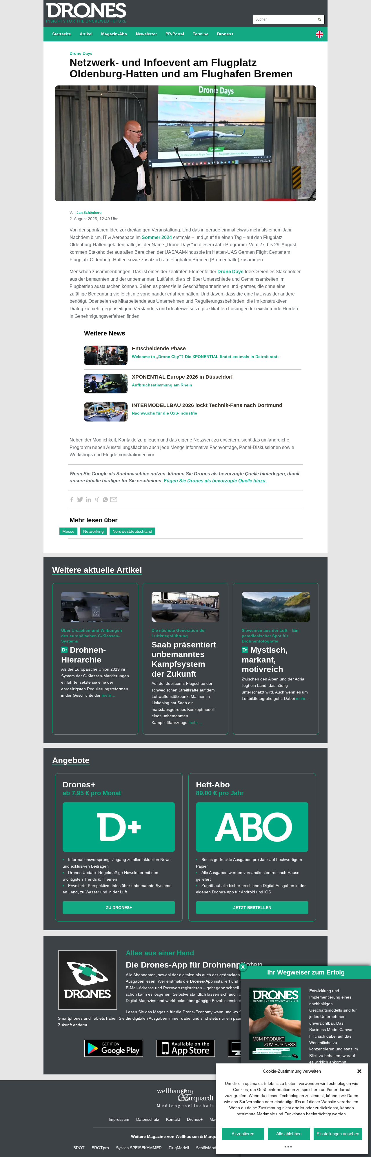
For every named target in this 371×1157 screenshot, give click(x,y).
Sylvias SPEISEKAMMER (139, 1147)
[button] (359, 1071)
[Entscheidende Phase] (108, 355)
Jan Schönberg (89, 213)
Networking (93, 531)
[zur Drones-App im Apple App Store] (186, 1048)
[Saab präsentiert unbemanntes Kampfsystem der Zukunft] (186, 609)
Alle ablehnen (288, 1133)
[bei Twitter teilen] (80, 499)
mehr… (108, 695)
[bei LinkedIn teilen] (88, 499)
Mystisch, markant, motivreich (265, 659)
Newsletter (146, 34)
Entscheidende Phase (159, 348)
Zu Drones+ (119, 907)
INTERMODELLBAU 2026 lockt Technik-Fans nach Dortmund (207, 405)
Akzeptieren (243, 1133)
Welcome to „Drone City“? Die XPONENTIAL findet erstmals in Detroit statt (205, 356)
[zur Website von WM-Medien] (185, 1098)
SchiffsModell (208, 1147)
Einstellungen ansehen (338, 1133)
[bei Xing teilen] (96, 499)
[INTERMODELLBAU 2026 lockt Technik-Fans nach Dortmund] (108, 411)
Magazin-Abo (114, 34)
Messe (68, 531)
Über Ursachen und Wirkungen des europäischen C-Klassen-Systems (91, 635)
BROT (79, 1147)
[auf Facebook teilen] (71, 499)
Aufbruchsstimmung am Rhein (162, 385)
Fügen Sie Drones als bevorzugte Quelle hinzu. (215, 480)
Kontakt (173, 1119)
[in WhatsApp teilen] (105, 499)
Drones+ (225, 34)
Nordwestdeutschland (132, 531)
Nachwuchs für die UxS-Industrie (164, 413)
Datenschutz (147, 1119)
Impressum (119, 1119)
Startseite (61, 34)
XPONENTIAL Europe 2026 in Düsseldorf (182, 377)
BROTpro (100, 1147)
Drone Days (230, 271)
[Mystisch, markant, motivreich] (276, 609)
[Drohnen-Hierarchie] (95, 609)
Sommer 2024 (157, 237)
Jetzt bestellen (252, 907)
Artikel (86, 34)
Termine (200, 34)
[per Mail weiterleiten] (113, 499)
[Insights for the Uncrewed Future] (84, 10)
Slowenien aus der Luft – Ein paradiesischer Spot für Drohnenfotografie (270, 635)
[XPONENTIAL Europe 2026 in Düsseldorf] (108, 383)
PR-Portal (175, 34)
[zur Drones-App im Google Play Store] (114, 1048)
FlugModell (179, 1147)
